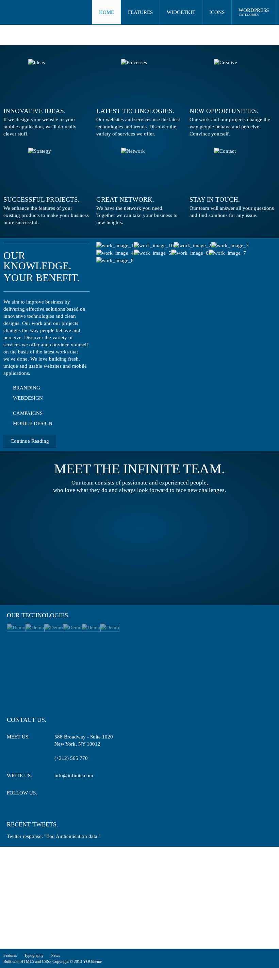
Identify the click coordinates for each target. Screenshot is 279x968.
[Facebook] (71, 794)
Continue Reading (30, 441)
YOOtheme (92, 961)
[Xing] (84, 794)
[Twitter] (59, 794)
